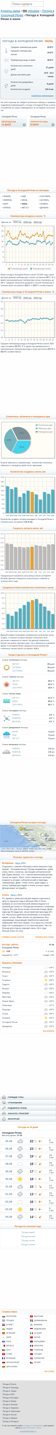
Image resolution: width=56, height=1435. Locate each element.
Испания (10, 1333)
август (25, 208)
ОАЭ (8, 1350)
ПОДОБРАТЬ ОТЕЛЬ (17, 1108)
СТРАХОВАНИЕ (15, 1103)
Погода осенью (28, 1244)
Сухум (5, 1014)
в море (39, 123)
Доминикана (40, 1320)
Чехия (37, 1362)
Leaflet (3, 849)
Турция (38, 1354)
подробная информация (42, 96)
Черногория (12, 1362)
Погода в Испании (10, 1404)
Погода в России (9, 1415)
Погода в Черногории (11, 1411)
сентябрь (45, 196)
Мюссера (6, 997)
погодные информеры (33, 1425)
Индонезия (40, 1329)
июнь (24, 200)
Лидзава (6, 993)
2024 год (37, 222)
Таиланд (38, 1350)
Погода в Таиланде (10, 1388)
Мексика (38, 1346)
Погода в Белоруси (11, 1421)
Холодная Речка (10, 1022)
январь (7, 196)
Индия (9, 1329)
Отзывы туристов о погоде (28, 857)
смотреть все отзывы (44, 937)
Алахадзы (6, 967)
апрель (7, 208)
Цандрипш (7, 1026)
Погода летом (28, 1240)
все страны (50, 1371)
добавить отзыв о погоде (13, 937)
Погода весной (28, 1236)
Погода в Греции (9, 1401)
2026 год (17, 222)
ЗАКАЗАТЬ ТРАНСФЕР (18, 1113)
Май (14, 735)
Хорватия (39, 1358)
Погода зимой (28, 1232)
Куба (8, 1341)
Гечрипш (6, 980)
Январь (16, 715)
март (5, 204)
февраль (7, 200)
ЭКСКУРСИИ (13, 1119)
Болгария (11, 1316)
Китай (37, 1337)
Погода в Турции (9, 1391)
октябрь (44, 200)
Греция (10, 1320)
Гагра (4, 976)
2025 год (27, 222)
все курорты (49, 1030)
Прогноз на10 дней (9, 123)
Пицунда (6, 1009)
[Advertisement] (28, 36)
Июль (15, 684)
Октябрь (16, 667)
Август (16, 664)
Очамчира (7, 1005)
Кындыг (5, 988)
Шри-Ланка (11, 1367)
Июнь (15, 732)
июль (24, 204)
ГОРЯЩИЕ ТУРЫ (16, 1097)
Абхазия (33, 11)
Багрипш (6, 972)
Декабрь (16, 721)
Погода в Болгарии (10, 1398)
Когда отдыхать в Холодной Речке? (28, 655)
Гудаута (6, 984)
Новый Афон (8, 1001)
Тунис (9, 1354)
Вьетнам (38, 1316)
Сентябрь (17, 671)
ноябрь (44, 204)
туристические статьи (31, 1428)
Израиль (38, 1325)
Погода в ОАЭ (8, 1394)
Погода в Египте (9, 1384)
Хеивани (6, 1018)
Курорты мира (10, 11)
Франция (10, 1358)
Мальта (10, 1346)
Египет (9, 1325)
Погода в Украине (10, 1418)
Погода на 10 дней (28, 1127)
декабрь (44, 208)
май (24, 196)
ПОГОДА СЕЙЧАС (10, 945)
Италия (38, 1333)
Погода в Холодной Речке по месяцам (28, 190)
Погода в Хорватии (10, 1408)
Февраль (16, 718)
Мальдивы (39, 1341)
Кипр (8, 1337)
